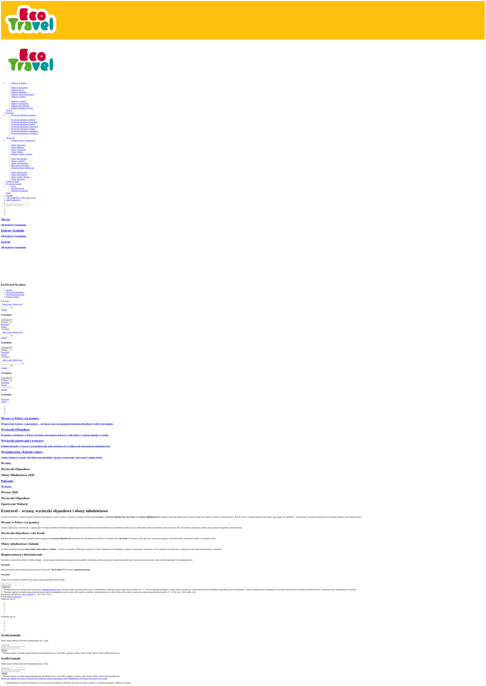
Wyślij (4, 650)
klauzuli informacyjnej (51, 589)
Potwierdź (5, 324)
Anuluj (4, 327)
